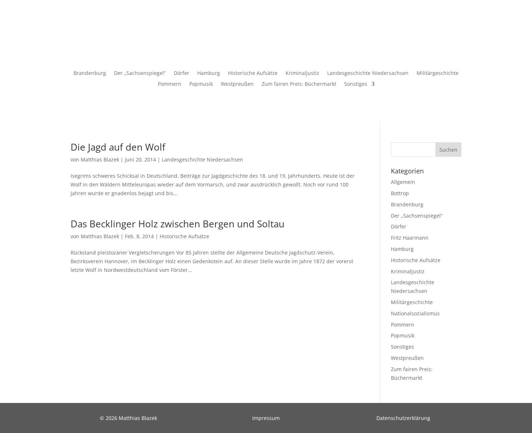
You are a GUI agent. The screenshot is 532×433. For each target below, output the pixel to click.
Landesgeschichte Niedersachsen (368, 73)
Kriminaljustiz (302, 73)
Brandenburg (89, 73)
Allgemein (403, 181)
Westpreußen (237, 84)
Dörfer (181, 73)
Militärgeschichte (438, 73)
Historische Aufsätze (253, 73)
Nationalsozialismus (415, 313)
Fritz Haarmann (409, 237)
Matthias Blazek (100, 159)
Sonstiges (355, 84)
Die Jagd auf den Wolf (118, 147)
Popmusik (201, 84)
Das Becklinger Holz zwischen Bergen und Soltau (177, 223)
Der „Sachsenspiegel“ (140, 73)
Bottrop (400, 193)
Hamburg (208, 73)
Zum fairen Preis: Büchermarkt (299, 84)
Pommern (169, 84)
